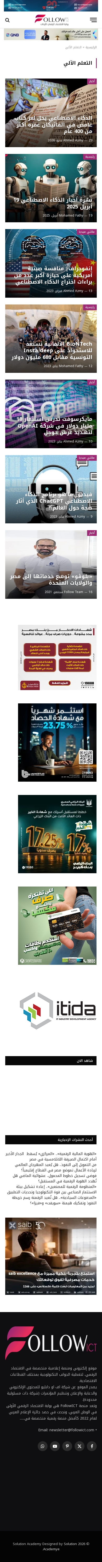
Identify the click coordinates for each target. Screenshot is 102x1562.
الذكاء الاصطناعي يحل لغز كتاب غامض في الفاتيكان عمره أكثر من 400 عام (53, 124)
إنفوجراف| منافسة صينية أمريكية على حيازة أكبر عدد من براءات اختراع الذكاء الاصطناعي (53, 275)
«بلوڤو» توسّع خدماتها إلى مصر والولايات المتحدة (51, 579)
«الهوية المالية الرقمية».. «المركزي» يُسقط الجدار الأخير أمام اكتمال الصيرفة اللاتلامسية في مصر (51, 1156)
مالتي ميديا (87, 232)
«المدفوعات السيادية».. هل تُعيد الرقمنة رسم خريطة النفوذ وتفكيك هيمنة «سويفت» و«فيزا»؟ (54, 1200)
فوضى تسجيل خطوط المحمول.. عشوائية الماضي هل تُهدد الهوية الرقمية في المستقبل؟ (55, 1178)
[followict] (51, 19)
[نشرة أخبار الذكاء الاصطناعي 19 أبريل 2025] (51, 188)
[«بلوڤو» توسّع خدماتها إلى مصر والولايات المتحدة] (51, 564)
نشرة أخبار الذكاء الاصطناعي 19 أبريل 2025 (52, 203)
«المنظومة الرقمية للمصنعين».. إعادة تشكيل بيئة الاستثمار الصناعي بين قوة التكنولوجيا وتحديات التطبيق (52, 1189)
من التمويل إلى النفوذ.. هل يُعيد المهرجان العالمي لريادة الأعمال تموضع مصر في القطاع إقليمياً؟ (56, 1167)
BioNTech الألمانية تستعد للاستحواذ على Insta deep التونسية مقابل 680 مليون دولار (52, 350)
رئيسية (90, 156)
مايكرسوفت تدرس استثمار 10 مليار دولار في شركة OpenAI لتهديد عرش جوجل (54, 425)
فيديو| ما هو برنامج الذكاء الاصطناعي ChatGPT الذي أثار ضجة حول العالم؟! (54, 501)
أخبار (92, 81)
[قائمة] (93, 20)
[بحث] (8, 20)
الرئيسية (91, 47)
